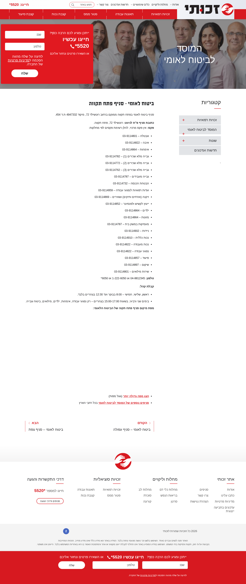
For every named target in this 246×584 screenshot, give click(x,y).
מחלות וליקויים (160, 4)
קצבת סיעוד (26, 14)
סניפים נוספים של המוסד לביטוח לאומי (123, 402)
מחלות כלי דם (168, 489)
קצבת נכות (59, 14)
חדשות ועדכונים (120, 4)
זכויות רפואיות (160, 14)
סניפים (204, 489)
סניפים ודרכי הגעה (50, 501)
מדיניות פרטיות (18, 60)
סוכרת (147, 495)
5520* (19, 5)
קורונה (147, 501)
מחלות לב (145, 489)
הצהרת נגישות (199, 501)
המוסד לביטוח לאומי (202, 129)
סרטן (174, 501)
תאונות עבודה (124, 14)
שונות (213, 140)
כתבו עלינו (227, 495)
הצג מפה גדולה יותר (136, 396)
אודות (230, 489)
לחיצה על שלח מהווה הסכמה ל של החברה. (25, 60)
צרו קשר (203, 495)
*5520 (39, 490)
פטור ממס (90, 14)
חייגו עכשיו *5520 (127, 557)
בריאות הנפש (168, 495)
